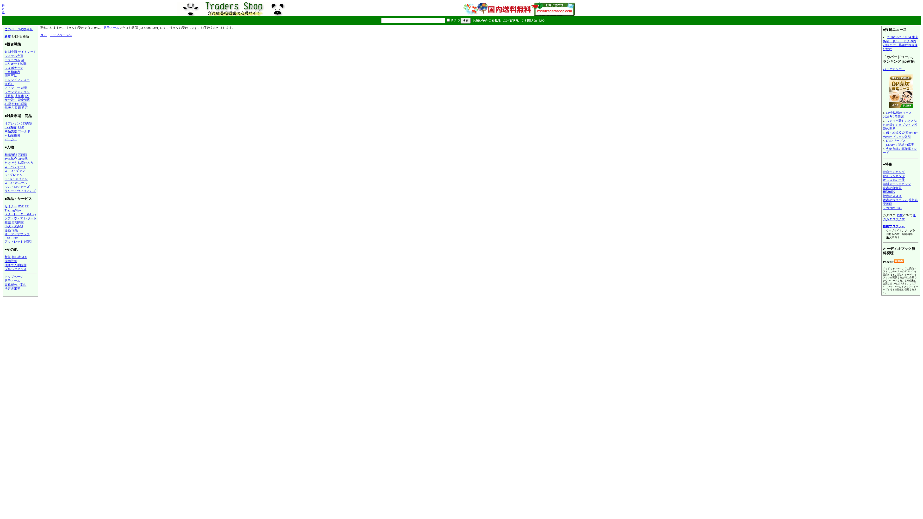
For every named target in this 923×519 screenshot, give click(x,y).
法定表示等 (12, 288)
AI (22, 60)
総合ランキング (894, 172)
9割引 (28, 241)
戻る (43, 35)
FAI (27, 96)
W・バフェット (15, 167)
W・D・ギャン (15, 171)
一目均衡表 (12, 72)
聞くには (12, 237)
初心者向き (19, 257)
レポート (30, 218)
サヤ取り (11, 100)
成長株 (9, 96)
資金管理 (24, 100)
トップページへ (61, 35)
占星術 (16, 108)
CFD (21, 127)
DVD (21, 206)
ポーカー (11, 139)
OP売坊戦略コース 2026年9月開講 (897, 115)
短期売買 (11, 52)
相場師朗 (11, 155)
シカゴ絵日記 (892, 208)
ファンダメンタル (17, 92)
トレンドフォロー (17, 80)
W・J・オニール (16, 183)
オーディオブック (17, 234)
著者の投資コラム (895, 200)
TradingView (13, 210)
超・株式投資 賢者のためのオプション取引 (900, 135)
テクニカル (12, 60)
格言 (25, 108)
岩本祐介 (11, 159)
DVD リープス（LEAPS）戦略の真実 (898, 143)
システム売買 (14, 56)
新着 (8, 36)
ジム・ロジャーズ (17, 187)
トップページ (14, 276)
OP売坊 (23, 159)
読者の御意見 (892, 188)
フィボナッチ (14, 68)
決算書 (19, 96)
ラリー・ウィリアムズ (20, 191)
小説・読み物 (14, 226)
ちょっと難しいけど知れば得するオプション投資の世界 (900, 124)
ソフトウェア (14, 218)
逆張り (9, 84)
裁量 (24, 88)
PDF (900, 215)
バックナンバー (894, 69)
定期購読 (18, 222)
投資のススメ (892, 196)
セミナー (11, 206)
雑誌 (8, 222)
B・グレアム (13, 175)
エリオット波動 (15, 64)
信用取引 (11, 261)
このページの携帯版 (19, 29)
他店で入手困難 (15, 265)
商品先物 (11, 131)
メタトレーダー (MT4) (20, 214)
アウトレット (14, 241)
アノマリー (12, 88)
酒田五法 (11, 76)
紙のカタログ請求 (899, 217)
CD (27, 206)
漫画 (8, 230)
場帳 (15, 230)
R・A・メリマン (16, 179)
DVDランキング (894, 176)
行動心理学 (19, 104)
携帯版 (3, 9)
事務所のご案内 (15, 285)
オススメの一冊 (894, 180)
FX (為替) (11, 127)
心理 (8, 104)
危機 (8, 108)
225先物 (26, 123)
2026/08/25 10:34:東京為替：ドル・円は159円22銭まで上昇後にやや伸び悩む (900, 43)
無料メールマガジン (897, 184)
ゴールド (24, 131)
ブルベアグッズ (15, 269)
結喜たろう (25, 163)
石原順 (22, 155)
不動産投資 (12, 135)
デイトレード (27, 52)
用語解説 (889, 192)
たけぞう (11, 163)
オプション (12, 123)
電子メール (12, 281)
